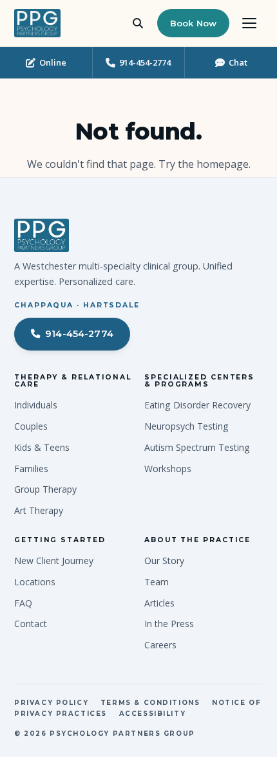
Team (156, 582)
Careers (160, 645)
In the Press (169, 623)
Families (31, 468)
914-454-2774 (79, 334)
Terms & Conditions (150, 702)
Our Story (164, 560)
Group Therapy (45, 489)
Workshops (167, 468)
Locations (34, 582)
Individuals (35, 405)
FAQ (23, 603)
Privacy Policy (51, 702)
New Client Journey (53, 560)
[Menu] (249, 23)
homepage (222, 164)
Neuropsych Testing (186, 426)
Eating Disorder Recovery (197, 405)
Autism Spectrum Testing (197, 447)
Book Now (193, 23)
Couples (31, 426)
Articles (159, 603)
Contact (30, 623)
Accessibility (152, 713)
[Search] (138, 23)
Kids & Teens (42, 447)
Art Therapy (38, 510)
